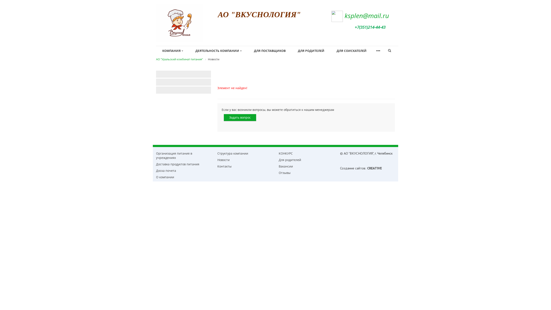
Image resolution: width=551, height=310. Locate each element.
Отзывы (285, 173)
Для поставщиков (270, 51)
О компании (165, 177)
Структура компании (232, 153)
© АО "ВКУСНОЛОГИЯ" (356, 153)
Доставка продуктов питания (177, 164)
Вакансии (286, 166)
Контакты (224, 166)
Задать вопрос (240, 117)
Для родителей (311, 51)
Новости (223, 160)
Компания (171, 51)
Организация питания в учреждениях (174, 155)
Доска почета (166, 171)
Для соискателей (352, 51)
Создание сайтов (352, 168)
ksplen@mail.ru (367, 15)
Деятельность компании (217, 51)
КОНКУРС (286, 153)
